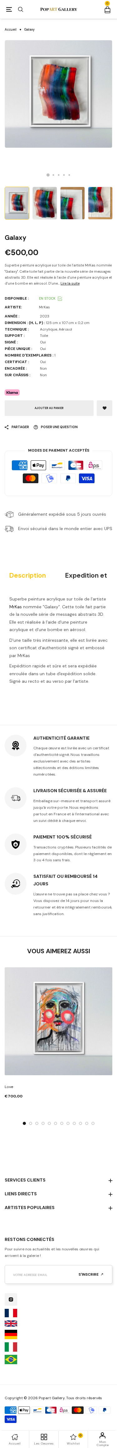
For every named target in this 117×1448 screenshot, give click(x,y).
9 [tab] (74, 1123)
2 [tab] (53, 175)
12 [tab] (93, 1123)
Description (27, 575)
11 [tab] (86, 1123)
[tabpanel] (58, 94)
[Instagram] (11, 1299)
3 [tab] (58, 175)
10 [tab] (80, 1123)
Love (9, 1086)
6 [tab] (55, 1123)
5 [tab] (69, 175)
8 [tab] (68, 1123)
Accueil (11, 30)
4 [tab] (64, 175)
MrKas (15, 607)
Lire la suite (70, 283)
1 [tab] (48, 175)
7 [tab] (61, 1123)
